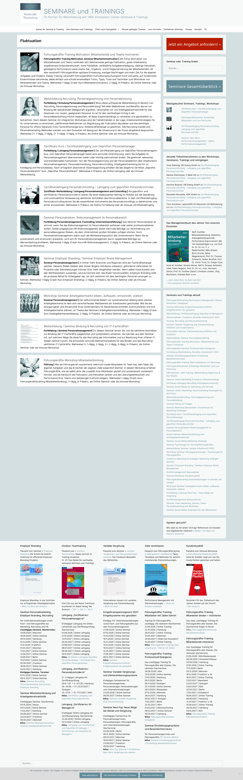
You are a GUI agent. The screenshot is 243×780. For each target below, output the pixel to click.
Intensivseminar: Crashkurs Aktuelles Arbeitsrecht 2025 (192, 317)
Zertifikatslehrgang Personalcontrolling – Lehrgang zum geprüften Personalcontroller (99, 187)
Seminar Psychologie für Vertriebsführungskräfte (189, 444)
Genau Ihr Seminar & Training (50, 29)
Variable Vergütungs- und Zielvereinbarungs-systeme (120, 554)
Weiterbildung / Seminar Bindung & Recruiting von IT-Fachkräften (86, 326)
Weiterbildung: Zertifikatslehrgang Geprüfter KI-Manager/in (194, 313)
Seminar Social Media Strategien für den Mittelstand (191, 510)
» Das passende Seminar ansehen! (182, 283)
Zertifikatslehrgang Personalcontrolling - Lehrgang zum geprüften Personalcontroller (200, 129)
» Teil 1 (74, 609)
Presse (189, 29)
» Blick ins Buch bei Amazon (33, 606)
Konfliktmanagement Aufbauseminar (183, 499)
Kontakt (198, 29)
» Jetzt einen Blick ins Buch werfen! (183, 280)
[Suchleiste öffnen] (205, 29)
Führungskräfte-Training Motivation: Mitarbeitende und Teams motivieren (91, 54)
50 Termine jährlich (169, 737)
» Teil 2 (81, 609)
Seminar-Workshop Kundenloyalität (183, 475)
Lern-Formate (154, 29)
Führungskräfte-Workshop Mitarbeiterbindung (74, 360)
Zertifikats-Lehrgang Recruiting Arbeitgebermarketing (192, 383)
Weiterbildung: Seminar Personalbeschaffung (187, 338)
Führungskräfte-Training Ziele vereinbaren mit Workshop (193, 362)
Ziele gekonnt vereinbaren (159, 554)
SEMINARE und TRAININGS (84, 11)
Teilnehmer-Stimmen (173, 29)
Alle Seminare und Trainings (79, 29)
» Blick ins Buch (110, 606)
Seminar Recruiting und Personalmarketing (186, 321)
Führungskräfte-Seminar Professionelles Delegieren (190, 348)
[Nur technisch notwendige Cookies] (240, 773)
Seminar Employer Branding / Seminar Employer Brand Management (88, 258)
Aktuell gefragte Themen (134, 29)
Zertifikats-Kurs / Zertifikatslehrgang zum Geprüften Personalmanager (89, 146)
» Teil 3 (89, 609)
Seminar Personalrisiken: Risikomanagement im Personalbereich (85, 217)
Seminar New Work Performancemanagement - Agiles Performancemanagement (197, 141)
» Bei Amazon (192, 606)
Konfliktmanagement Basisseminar (182, 472)
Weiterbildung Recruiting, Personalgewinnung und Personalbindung (88, 98)
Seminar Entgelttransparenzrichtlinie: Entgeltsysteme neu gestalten (117, 663)
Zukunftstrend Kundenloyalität (202, 554)
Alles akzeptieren (90, 775)
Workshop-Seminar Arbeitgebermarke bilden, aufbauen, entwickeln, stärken (93, 295)
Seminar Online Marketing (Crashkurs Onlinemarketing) (192, 379)
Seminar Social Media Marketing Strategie (186, 441)
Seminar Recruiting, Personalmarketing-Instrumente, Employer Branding (35, 684)
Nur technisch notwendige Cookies (120, 775)
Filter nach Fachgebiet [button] (105, 29)
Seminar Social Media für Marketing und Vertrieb (189, 387)
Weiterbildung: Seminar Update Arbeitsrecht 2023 (190, 448)
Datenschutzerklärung (152, 775)
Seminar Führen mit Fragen (179, 404)
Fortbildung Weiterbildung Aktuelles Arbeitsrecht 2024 (192, 352)
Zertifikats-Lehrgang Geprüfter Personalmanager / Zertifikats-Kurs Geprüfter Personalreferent (80, 660)
